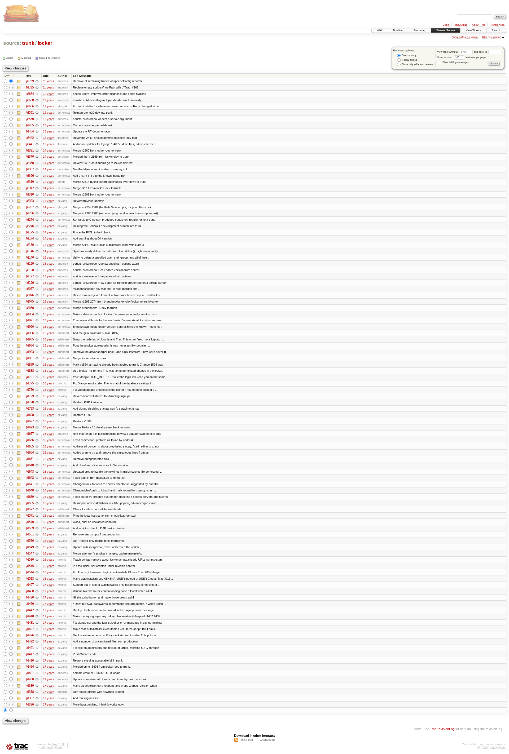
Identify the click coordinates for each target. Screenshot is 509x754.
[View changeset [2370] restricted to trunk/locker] (37, 156)
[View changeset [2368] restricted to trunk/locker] (37, 163)
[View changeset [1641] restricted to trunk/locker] (37, 484)
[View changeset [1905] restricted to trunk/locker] (37, 339)
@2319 (30, 182)
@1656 (30, 440)
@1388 (30, 692)
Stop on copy (408, 55)
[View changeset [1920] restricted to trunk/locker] (37, 327)
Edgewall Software (52, 747)
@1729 (30, 396)
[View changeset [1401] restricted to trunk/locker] (37, 673)
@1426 (30, 635)
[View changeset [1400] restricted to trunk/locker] (37, 679)
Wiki (379, 30)
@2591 (30, 112)
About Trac (478, 24)
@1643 (30, 471)
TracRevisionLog (442, 729)
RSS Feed (246, 739)
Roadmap (419, 30)
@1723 (30, 408)
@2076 (30, 295)
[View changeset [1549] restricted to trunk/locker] (37, 547)
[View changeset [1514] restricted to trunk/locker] (37, 572)
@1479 (30, 604)
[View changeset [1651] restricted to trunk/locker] (37, 459)
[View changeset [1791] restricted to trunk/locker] (37, 377)
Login (446, 24)
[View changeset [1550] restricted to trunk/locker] (37, 541)
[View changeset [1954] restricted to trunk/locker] (37, 314)
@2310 (30, 194)
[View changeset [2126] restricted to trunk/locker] (37, 283)
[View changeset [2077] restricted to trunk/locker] (37, 289)
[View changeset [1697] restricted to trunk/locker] (37, 421)
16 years (48, 383)
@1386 (30, 704)
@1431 (30, 622)
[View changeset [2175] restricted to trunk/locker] (37, 232)
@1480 (30, 597)
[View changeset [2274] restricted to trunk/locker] (37, 219)
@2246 (30, 226)
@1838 (30, 370)
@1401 (30, 673)
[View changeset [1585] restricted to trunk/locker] (37, 503)
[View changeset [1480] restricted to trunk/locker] (37, 597)
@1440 (30, 616)
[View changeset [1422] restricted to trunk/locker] (37, 641)
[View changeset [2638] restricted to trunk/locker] (37, 100)
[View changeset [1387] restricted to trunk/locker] (37, 698)
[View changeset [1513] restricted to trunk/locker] (37, 578)
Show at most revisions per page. (461, 57)
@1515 (30, 566)
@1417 (30, 654)
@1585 (30, 503)
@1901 (30, 358)
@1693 (30, 427)
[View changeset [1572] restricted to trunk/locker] (37, 509)
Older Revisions (491, 37)
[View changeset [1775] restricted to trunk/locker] (37, 383)
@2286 (30, 213)
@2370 (30, 156)
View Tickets (473, 30)
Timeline (398, 30)
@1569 (30, 528)
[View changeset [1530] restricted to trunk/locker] (37, 559)
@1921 (30, 320)
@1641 (30, 484)
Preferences (497, 24)
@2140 (30, 257)
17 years (48, 584)
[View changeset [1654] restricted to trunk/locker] (37, 452)
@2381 (30, 150)
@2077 (30, 289)
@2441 (30, 144)
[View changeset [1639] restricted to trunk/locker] (37, 497)
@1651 (30, 459)
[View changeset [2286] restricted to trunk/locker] (37, 213)
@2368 (30, 163)
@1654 (30, 452)
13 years (48, 125)
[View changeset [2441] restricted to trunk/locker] (37, 144)
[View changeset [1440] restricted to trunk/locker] (37, 616)
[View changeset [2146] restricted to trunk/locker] (37, 251)
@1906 (30, 333)
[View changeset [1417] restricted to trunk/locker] (37, 654)
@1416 (30, 660)
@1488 (30, 591)
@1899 (30, 364)
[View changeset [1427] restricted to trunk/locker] (37, 629)
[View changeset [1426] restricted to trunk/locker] (37, 635)
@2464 (30, 131)
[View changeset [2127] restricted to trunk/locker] (37, 276)
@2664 (30, 94)
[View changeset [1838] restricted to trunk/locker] (37, 370)
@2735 (30, 87)
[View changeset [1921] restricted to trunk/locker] (37, 320)
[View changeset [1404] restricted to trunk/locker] (37, 666)
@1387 (30, 698)
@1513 (30, 578)
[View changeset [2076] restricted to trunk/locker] (37, 295)
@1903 (30, 352)
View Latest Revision (465, 37)
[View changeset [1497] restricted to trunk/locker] (37, 585)
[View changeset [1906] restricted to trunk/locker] (37, 333)
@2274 (30, 219)
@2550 (30, 119)
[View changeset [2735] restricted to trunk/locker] (37, 87)
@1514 (30, 572)
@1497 (30, 585)
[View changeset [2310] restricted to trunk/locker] (37, 194)
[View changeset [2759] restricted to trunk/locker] (37, 81)
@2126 (30, 283)
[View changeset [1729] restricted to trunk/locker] (37, 396)
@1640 (30, 490)
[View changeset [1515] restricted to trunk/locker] (37, 566)
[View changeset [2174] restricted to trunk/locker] (37, 238)
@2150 (30, 245)
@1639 (30, 497)
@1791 (30, 377)
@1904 (30, 345)
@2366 (30, 176)
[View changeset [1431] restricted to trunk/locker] (37, 622)
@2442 (30, 138)
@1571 (30, 515)
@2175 (30, 232)
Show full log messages (455, 62)
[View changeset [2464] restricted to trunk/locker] (37, 131)
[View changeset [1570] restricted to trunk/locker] (37, 522)
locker (45, 43)
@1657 (30, 434)
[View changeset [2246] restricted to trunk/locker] (37, 226)
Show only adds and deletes (417, 64)
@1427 (30, 629)
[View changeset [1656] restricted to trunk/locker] (37, 440)
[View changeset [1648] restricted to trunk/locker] (37, 465)
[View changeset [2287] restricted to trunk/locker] (37, 207)
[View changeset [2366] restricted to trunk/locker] (37, 176)
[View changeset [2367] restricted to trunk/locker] (37, 169)
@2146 (30, 251)
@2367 (30, 169)
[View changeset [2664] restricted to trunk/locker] (37, 94)
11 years (48, 81)
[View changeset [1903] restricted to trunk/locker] (37, 352)
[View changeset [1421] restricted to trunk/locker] (37, 648)
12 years (48, 93)
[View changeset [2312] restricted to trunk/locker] (37, 188)
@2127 (30, 276)
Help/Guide (461, 24)
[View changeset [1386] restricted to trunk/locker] (37, 704)
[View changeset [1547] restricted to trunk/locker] (37, 553)
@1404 (30, 666)
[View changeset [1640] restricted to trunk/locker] (37, 490)
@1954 (30, 314)
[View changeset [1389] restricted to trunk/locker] (37, 686)
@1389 (30, 686)
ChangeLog (267, 739)
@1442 (30, 610)
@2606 (30, 106)
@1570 (30, 522)
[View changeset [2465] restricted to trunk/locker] (37, 125)
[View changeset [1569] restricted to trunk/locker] (37, 528)
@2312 (30, 188)
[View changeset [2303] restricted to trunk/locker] (37, 201)
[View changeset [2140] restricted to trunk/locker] (37, 257)
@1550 (30, 541)
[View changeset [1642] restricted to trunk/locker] (37, 478)
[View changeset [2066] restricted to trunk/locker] (37, 308)
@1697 (30, 421)
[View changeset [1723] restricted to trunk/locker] (37, 408)
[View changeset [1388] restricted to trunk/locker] (37, 692)
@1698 (30, 415)
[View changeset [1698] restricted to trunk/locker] (37, 415)
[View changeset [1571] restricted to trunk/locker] (37, 515)
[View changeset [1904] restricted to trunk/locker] (37, 345)
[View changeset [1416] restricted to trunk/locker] (37, 660)
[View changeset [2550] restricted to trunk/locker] (37, 119)
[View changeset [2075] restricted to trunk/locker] (37, 301)
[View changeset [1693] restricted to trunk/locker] (37, 427)
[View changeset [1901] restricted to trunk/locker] (37, 358)
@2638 (30, 100)
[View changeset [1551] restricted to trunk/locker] (37, 534)
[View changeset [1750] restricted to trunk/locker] (37, 390)
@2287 (30, 207)
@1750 (30, 390)
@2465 (30, 125)
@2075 (30, 301)
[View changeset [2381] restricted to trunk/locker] (37, 150)
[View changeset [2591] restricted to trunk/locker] (37, 112)
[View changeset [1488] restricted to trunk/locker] (37, 591)
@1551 (30, 534)
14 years (48, 150)
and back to (481, 52)
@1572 (30, 509)
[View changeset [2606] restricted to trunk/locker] (37, 106)
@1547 (30, 553)
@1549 (30, 547)
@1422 (30, 641)
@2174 (30, 238)
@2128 (30, 270)
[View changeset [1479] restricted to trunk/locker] (37, 604)
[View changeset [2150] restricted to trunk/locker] (37, 245)
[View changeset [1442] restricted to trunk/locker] (37, 610)
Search (496, 30)
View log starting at (448, 52)
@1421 (30, 648)
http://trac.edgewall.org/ (491, 747)
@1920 (30, 327)
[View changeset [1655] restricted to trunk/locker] (37, 446)
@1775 (30, 383)
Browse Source (445, 30)
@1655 (30, 446)
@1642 (30, 478)
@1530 (30, 559)
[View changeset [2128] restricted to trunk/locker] (37, 270)
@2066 (30, 308)
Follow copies (409, 60)
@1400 (30, 679)
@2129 (30, 263)
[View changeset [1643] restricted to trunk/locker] (37, 471)
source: (12, 43)
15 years (48, 257)
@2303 (30, 201)
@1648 (30, 465)
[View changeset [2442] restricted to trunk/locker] (37, 138)
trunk (28, 43)
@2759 (30, 81)
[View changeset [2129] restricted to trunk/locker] (37, 263)
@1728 (30, 402)
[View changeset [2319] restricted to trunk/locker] (37, 182)
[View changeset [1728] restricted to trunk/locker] (37, 402)
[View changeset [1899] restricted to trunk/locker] (37, 364)
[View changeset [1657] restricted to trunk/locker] (37, 434)
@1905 (30, 339)
